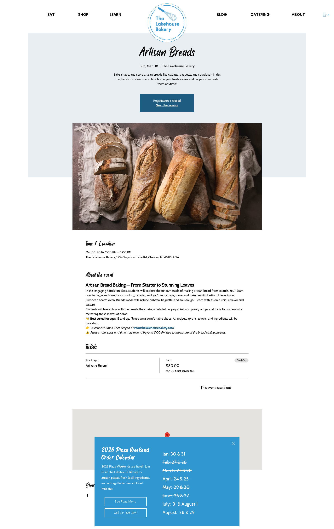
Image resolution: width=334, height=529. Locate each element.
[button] (233, 443)
